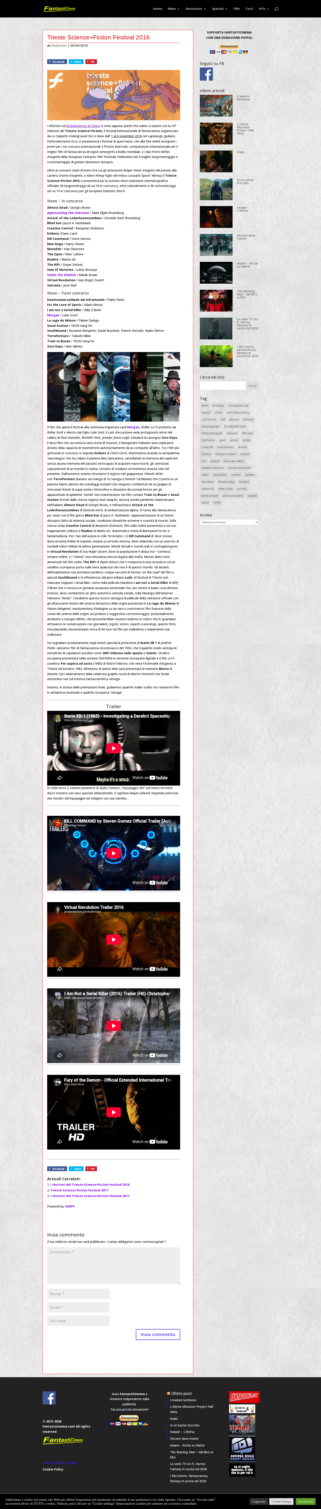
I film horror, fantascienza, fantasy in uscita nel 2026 (247, 351)
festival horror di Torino (83, 126)
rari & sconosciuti (239, 468)
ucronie (241, 489)
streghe (244, 482)
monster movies (225, 454)
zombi (217, 502)
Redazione (59, 45)
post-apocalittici (234, 461)
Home (157, 9)
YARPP (70, 1206)
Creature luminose (243, 97)
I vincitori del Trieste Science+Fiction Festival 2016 (89, 1184)
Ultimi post (181, 1393)
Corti (249, 9)
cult (223, 419)
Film (237, 9)
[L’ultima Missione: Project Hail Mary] (216, 134)
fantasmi (232, 433)
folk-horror (208, 440)
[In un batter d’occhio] (216, 190)
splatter (250, 475)
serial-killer (220, 475)
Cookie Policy (53, 1469)
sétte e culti (225, 489)
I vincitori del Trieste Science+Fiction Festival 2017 (89, 1196)
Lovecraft (207, 447)
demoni (234, 419)
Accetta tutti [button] (305, 1501)
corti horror (209, 419)
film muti (247, 433)
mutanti (245, 454)
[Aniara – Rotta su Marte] (216, 273)
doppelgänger (211, 426)
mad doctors (225, 447)
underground (210, 496)
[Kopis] (216, 162)
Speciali (218, 9)
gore (223, 440)
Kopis (241, 152)
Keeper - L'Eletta (243, 209)
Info (262, 9)
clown (219, 412)
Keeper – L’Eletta (182, 1432)
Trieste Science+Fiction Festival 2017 (79, 1190)
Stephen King (226, 482)
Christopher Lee (238, 405)
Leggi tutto (259, 1501)
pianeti (215, 461)
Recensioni (194, 9)
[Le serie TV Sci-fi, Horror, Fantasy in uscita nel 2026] (216, 329)
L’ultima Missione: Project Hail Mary (245, 128)
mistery (206, 454)
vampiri (252, 496)
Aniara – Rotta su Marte (247, 264)
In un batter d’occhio (245, 181)
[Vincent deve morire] (216, 245)
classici (206, 412)
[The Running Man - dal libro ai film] (216, 301)
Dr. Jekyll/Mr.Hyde (235, 426)
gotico (234, 440)
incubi (246, 440)
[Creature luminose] (216, 106)
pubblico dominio (213, 468)
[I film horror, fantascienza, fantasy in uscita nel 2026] (216, 357)
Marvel (242, 447)
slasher (236, 475)
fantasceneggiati (212, 433)
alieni (205, 405)
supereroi (208, 489)
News (172, 9)
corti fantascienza (238, 412)
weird (205, 502)
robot (205, 475)
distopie (248, 419)
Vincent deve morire (246, 236)
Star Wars (208, 482)
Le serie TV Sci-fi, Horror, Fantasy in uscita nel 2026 (248, 323)
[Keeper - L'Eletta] (216, 217)
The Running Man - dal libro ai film (247, 294)
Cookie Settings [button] (281, 1501)
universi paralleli (233, 496)
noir (204, 461)
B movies (218, 405)
